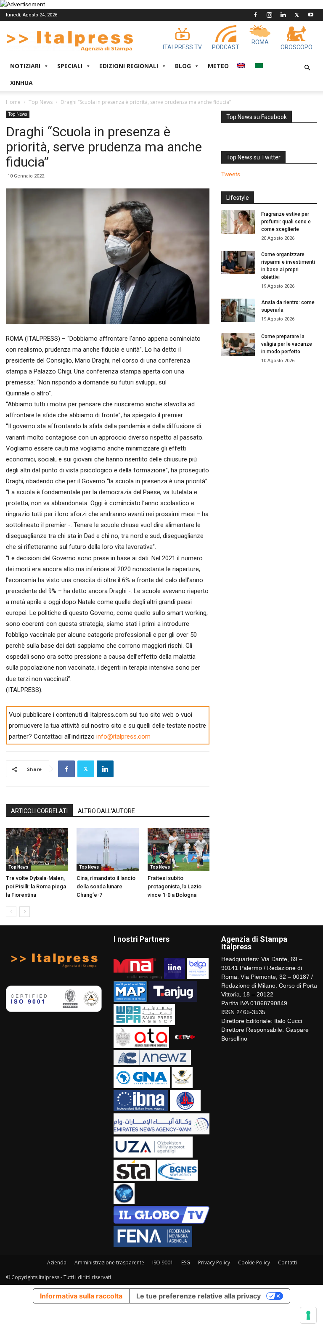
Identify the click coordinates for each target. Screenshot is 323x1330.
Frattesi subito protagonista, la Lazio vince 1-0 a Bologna (174, 886)
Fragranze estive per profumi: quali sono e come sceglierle (286, 221)
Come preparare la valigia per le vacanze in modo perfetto (286, 344)
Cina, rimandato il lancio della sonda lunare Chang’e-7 (106, 886)
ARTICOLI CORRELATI (39, 811)
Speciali (69, 66)
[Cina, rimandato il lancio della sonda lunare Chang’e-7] (107, 849)
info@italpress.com (123, 736)
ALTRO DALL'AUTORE (106, 811)
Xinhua (21, 83)
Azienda (56, 1262)
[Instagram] (269, 15)
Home (13, 102)
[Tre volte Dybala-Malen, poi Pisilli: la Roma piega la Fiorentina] (37, 849)
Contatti (287, 1262)
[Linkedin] (283, 15)
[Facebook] (255, 15)
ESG (185, 1262)
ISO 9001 (162, 1262)
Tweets (230, 174)
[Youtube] (310, 15)
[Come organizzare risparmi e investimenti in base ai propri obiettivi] (238, 262)
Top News (41, 102)
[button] (307, 68)
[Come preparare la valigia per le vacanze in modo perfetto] (238, 344)
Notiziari (25, 66)
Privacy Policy (214, 1262)
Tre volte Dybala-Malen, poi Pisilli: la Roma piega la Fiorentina (36, 886)
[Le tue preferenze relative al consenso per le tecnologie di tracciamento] (308, 1315)
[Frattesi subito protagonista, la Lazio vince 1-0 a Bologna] (178, 849)
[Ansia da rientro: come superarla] (238, 310)
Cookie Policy (254, 1262)
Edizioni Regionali (128, 66)
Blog (183, 66)
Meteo (218, 66)
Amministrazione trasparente (109, 1262)
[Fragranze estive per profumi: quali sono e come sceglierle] (238, 222)
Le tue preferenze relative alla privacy (198, 1296)
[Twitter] (297, 15)
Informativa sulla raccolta (81, 1296)
